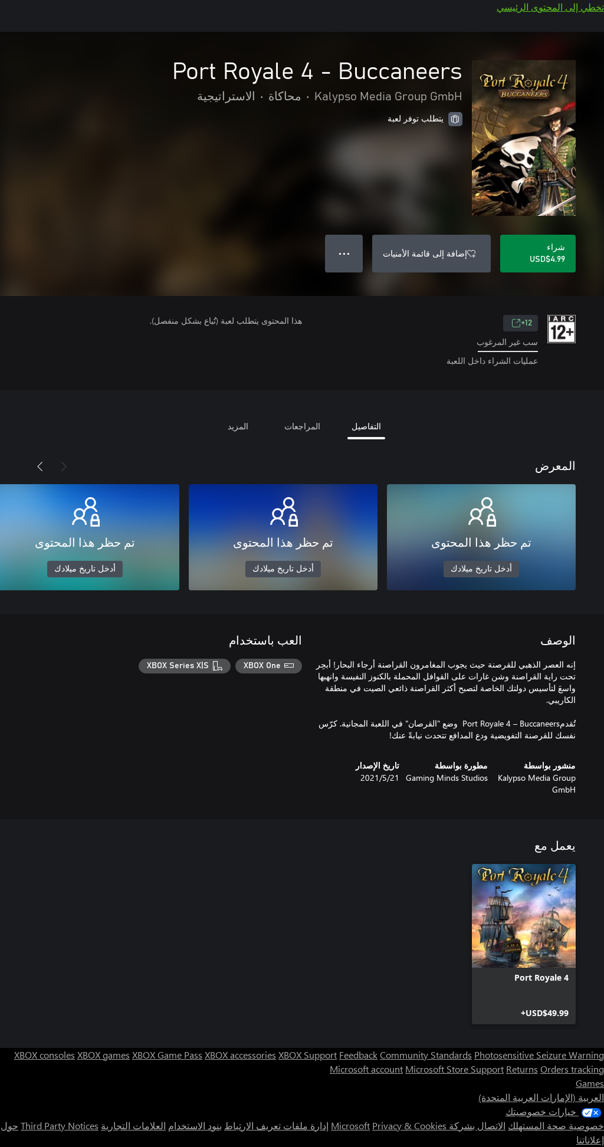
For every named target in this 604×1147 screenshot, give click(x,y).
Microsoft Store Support (454, 1069)
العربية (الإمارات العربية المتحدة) (541, 1097)
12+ (526, 323)
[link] (524, 944)
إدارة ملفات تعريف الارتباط (276, 1125)
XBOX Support (307, 1055)
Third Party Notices (60, 1125)
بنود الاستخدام (195, 1125)
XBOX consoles (44, 1055)
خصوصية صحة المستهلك (556, 1125)
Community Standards (426, 1055)
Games (590, 1083)
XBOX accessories (240, 1055)
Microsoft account (366, 1069)
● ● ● (344, 253)
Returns (522, 1069)
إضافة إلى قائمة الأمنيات (425, 253)
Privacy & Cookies (409, 1125)
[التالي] (40, 466)
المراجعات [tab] (302, 426)
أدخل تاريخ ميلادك (481, 569)
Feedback (358, 1055)
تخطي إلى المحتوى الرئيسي (550, 7)
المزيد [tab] (238, 426)
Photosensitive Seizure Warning (539, 1055)
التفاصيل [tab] (366, 426)
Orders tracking (572, 1069)
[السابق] (64, 466)
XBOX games (103, 1055)
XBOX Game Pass (167, 1055)
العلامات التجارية (133, 1125)
